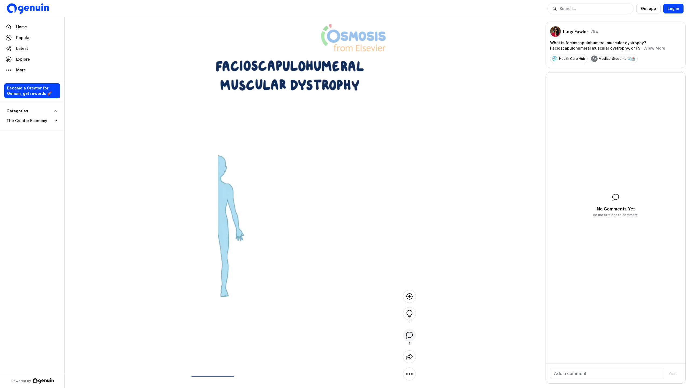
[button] (590, 8)
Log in (673, 8)
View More (655, 48)
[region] (293, 376)
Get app (648, 8)
